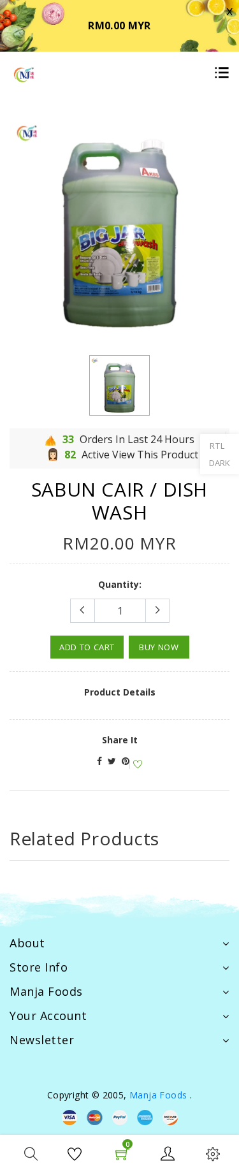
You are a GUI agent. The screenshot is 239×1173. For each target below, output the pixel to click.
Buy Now (159, 647)
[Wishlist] (135, 765)
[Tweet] (112, 761)
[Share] (99, 761)
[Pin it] (125, 761)
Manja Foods (159, 1095)
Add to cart (87, 647)
